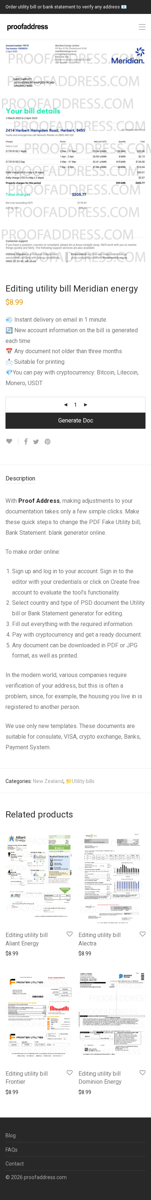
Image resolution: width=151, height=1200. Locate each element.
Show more (15, 953)
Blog (10, 1135)
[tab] (75, 479)
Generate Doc (75, 420)
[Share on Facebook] (25, 442)
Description (20, 478)
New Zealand (48, 781)
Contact (14, 1164)
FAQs (11, 1150)
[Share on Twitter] (36, 442)
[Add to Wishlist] (11, 441)
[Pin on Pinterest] (48, 442)
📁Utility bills (80, 781)
